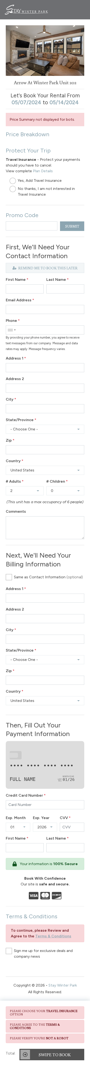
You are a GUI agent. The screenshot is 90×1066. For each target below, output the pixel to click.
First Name (17, 279)
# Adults (15, 481)
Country (14, 461)
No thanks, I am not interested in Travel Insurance (46, 191)
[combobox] (11, 330)
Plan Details (43, 171)
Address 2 (15, 378)
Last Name (57, 279)
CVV (65, 817)
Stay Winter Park (62, 985)
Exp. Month (16, 817)
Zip (10, 440)
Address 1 (16, 358)
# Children (57, 481)
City (11, 399)
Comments (16, 511)
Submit (72, 226)
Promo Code (22, 215)
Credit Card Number (26, 795)
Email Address (20, 300)
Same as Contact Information (48, 577)
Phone (13, 320)
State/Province (21, 420)
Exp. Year (41, 817)
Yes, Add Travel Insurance (40, 180)
